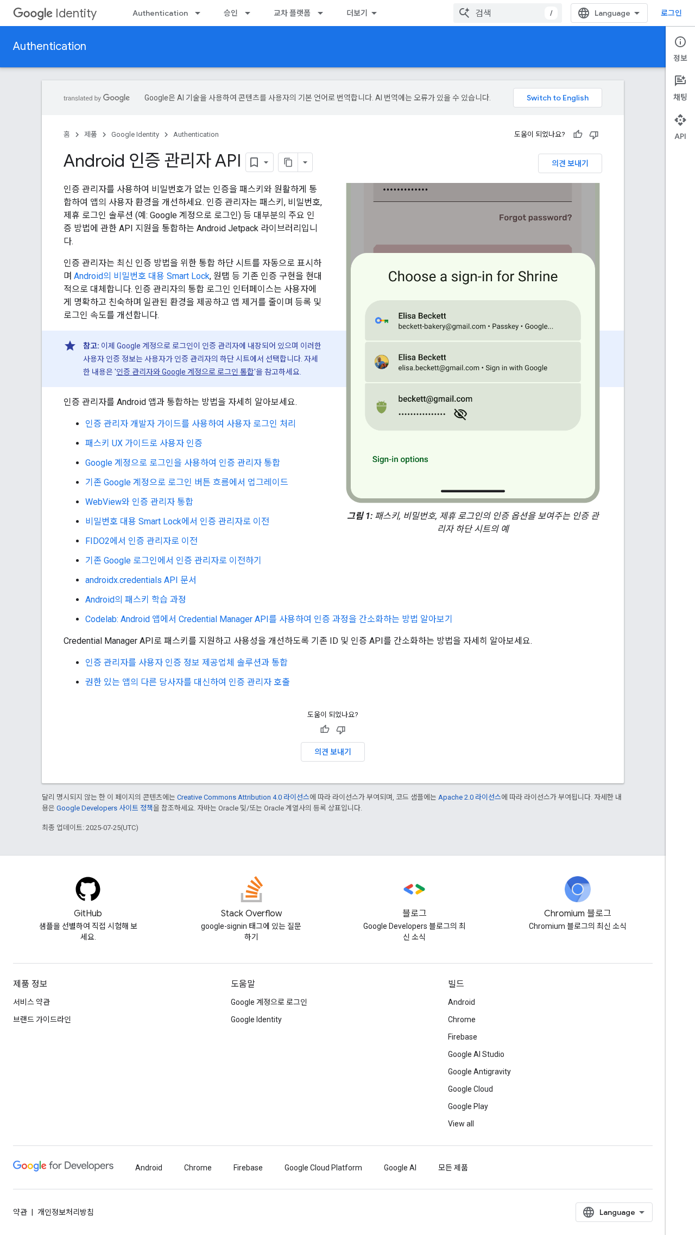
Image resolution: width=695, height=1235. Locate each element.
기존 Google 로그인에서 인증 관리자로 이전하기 (173, 560)
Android (461, 1002)
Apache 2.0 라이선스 (469, 797)
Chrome (462, 1019)
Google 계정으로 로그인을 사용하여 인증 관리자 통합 (182, 463)
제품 (90, 134)
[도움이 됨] (578, 134)
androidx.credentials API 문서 (141, 580)
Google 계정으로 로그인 (269, 1002)
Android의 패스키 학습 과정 (135, 599)
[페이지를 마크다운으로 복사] (288, 162)
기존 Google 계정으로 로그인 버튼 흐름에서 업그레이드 (186, 482)
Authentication (160, 13)
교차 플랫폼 (292, 13)
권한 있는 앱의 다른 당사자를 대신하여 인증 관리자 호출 (187, 682)
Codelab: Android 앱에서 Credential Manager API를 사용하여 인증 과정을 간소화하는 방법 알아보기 (269, 619)
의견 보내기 (570, 163)
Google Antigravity (479, 1071)
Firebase (462, 1037)
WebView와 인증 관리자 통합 (139, 502)
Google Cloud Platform (323, 1167)
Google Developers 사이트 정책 (104, 808)
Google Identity (135, 134)
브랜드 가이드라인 (42, 1019)
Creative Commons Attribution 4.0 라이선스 (243, 797)
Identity (76, 13)
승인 (231, 13)
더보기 (357, 13)
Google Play (468, 1106)
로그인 (671, 13)
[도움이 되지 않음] (594, 134)
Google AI (400, 1167)
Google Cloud (470, 1089)
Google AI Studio (476, 1054)
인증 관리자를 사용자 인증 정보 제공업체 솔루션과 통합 (186, 662)
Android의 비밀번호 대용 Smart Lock (142, 276)
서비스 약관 (31, 1002)
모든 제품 (453, 1167)
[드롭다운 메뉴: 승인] (251, 13)
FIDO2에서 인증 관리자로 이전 (141, 541)
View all (461, 1123)
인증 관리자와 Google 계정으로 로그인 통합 (185, 372)
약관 (20, 1212)
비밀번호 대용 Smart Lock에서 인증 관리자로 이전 (177, 521)
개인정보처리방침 (65, 1212)
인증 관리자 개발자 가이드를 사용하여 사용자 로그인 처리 (190, 424)
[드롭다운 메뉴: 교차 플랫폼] (324, 13)
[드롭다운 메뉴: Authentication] (201, 13)
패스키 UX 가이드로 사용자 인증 (144, 443)
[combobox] (507, 13)
